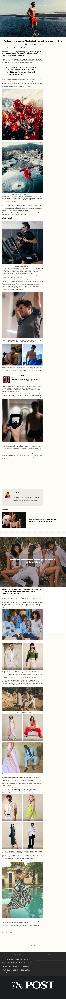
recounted (16, 196)
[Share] (7, 47)
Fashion (38, 565)
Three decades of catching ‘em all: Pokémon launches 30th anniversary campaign (42, 520)
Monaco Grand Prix (17, 464)
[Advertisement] (22, 477)
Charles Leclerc (9, 464)
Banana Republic (9, 932)
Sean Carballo (17, 493)
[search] (62, 958)
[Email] (14, 47)
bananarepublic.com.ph (14, 926)
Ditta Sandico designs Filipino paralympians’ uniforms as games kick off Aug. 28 (24, 380)
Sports (39, 44)
